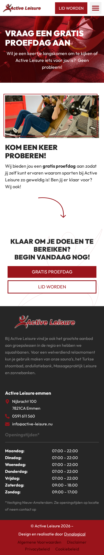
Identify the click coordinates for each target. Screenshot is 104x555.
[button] (96, 8)
